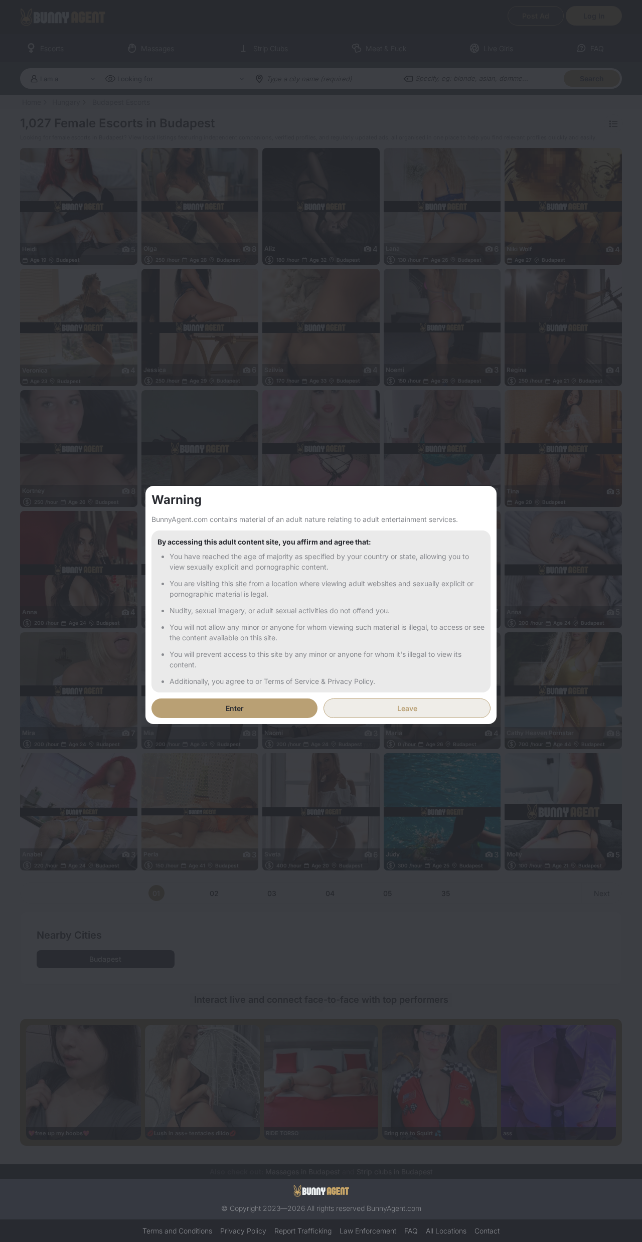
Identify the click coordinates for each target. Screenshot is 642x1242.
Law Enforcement (368, 1230)
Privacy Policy (243, 1230)
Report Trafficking (303, 1230)
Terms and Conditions (177, 1230)
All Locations (446, 1230)
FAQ (411, 1230)
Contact (487, 1230)
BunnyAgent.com (394, 1208)
